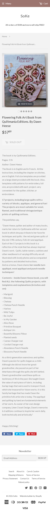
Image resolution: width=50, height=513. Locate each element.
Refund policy (23, 482)
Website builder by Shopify (31, 496)
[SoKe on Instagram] (40, 488)
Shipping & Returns (16, 475)
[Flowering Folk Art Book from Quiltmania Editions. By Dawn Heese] (19, 111)
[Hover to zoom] (25, 80)
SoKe (25, 16)
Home (4, 36)
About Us (20, 471)
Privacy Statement (10, 478)
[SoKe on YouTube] (45, 488)
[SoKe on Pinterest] (35, 488)
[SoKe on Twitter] (26, 488)
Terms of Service (33, 475)
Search (11, 471)
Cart (45, 3)
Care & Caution (33, 471)
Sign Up (42, 458)
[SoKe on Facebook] (31, 488)
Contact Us (24, 478)
